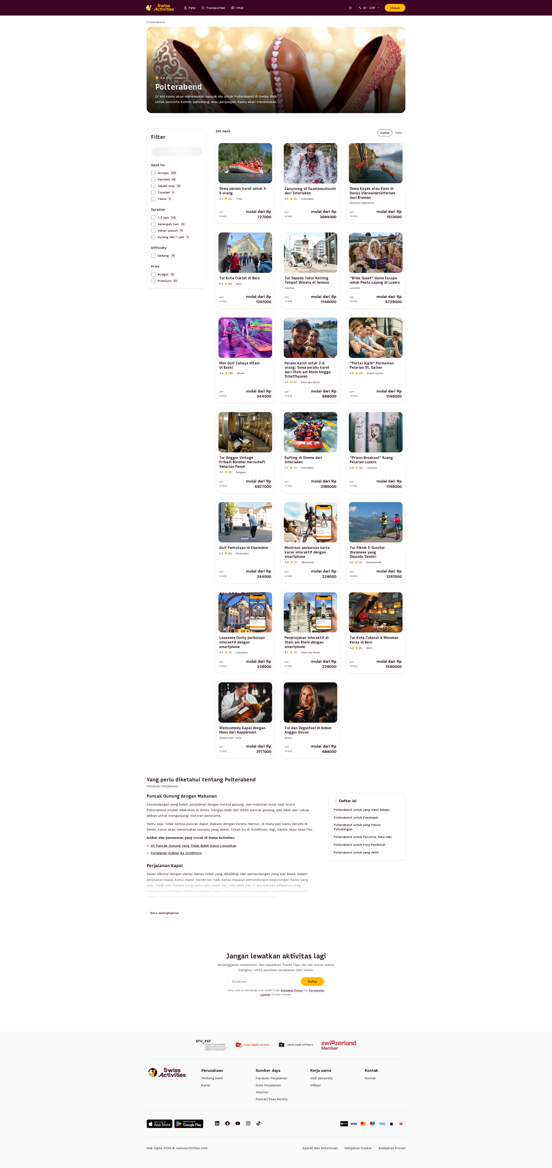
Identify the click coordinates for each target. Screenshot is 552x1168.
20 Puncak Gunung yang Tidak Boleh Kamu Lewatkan (193, 846)
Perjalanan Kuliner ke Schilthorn (176, 853)
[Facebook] (227, 1123)
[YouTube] (237, 1123)
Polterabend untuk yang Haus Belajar (362, 809)
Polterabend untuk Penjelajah (356, 817)
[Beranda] (162, 7)
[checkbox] (153, 173)
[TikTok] (258, 1123)
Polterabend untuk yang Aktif (356, 852)
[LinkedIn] (217, 1123)
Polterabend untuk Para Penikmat (359, 844)
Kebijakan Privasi (292, 990)
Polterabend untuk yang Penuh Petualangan (357, 827)
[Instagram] (248, 1123)
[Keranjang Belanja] (350, 8)
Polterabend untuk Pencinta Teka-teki (363, 836)
